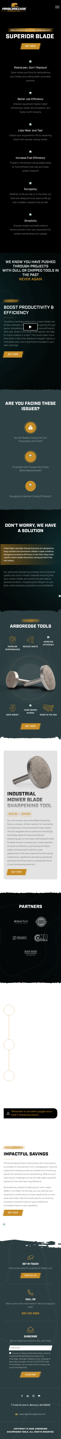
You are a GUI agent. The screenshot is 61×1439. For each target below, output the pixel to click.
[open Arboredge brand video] (30, 326)
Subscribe (30, 1374)
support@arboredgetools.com (32, 1414)
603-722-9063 (30, 1313)
